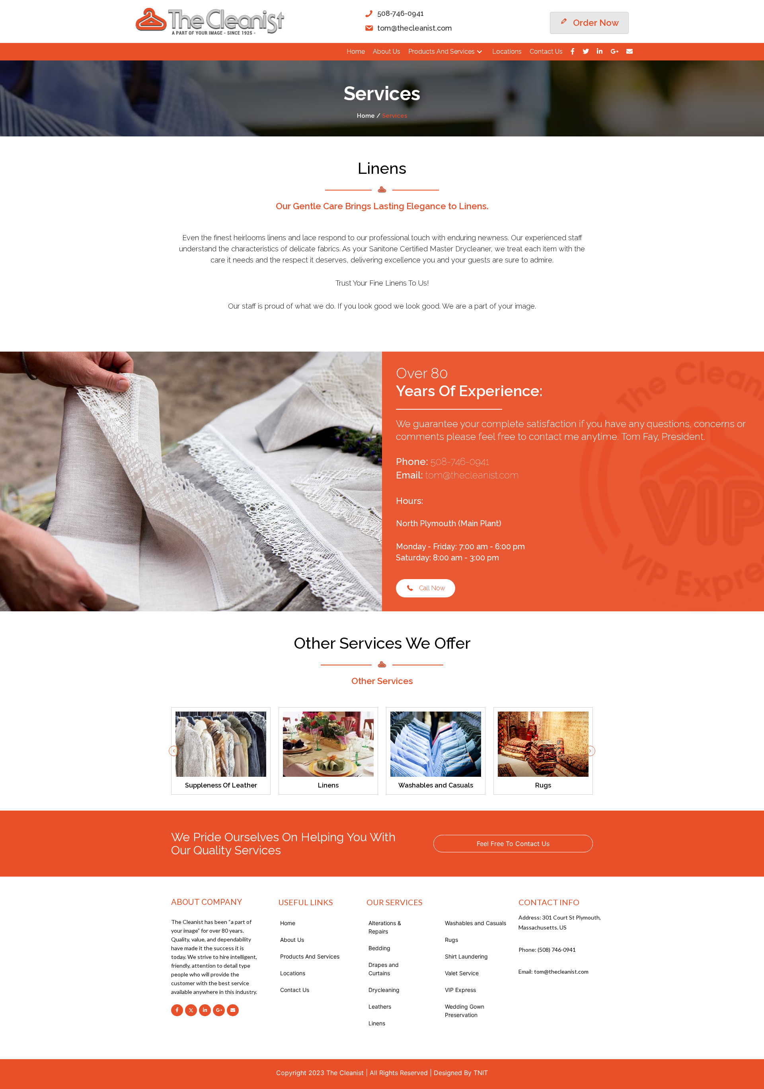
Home (287, 923)
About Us (292, 939)
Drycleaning (384, 989)
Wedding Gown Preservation (464, 1010)
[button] (479, 51)
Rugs (451, 939)
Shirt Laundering (466, 956)
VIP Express (460, 989)
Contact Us (294, 989)
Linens (376, 1023)
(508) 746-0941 (557, 949)
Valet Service (462, 973)
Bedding (379, 948)
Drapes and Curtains (383, 968)
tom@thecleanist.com (472, 475)
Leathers (379, 1006)
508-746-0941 (460, 461)
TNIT (481, 1073)
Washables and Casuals (475, 923)
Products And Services (309, 956)
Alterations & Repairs (384, 927)
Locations (292, 973)
